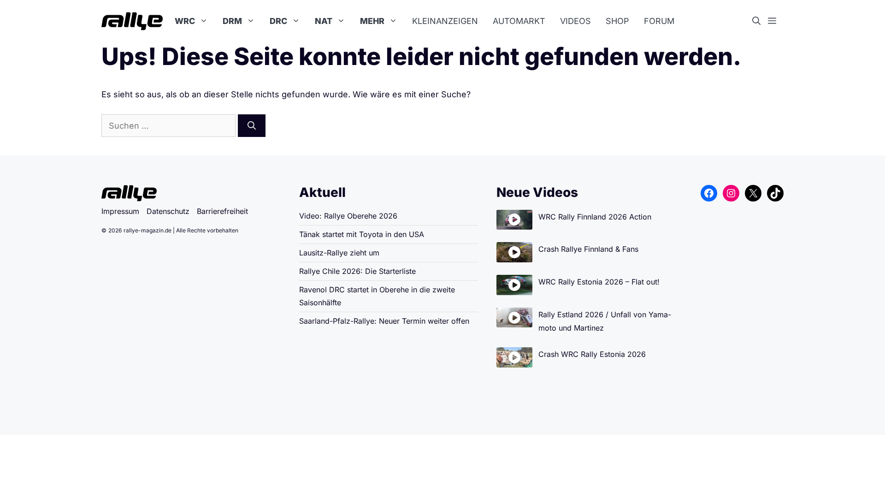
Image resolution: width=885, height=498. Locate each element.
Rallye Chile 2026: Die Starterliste (357, 271)
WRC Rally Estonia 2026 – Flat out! (599, 281)
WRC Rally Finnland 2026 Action (594, 216)
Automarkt (519, 21)
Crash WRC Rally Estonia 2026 (592, 354)
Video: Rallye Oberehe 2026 (348, 215)
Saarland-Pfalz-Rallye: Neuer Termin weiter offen (384, 321)
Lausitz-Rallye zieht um (339, 252)
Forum (659, 21)
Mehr (372, 21)
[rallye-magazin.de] (132, 21)
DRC (278, 21)
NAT (323, 21)
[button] (760, 21)
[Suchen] (252, 125)
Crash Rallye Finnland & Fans (588, 249)
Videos (575, 21)
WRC (185, 21)
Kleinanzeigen (445, 21)
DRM (232, 21)
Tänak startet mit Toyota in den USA (361, 234)
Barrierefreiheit (222, 211)
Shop (617, 21)
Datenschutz (168, 211)
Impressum (120, 211)
